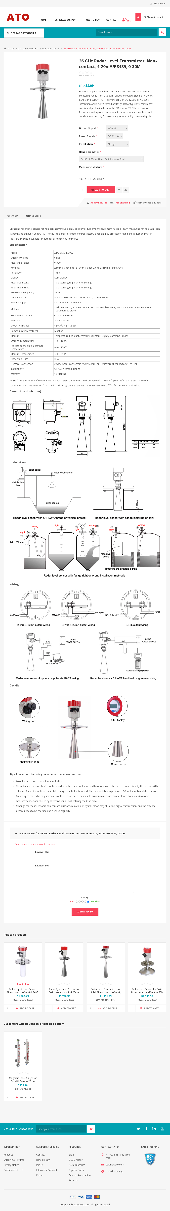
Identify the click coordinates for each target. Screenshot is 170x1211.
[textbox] (126, 32)
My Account (160, 3)
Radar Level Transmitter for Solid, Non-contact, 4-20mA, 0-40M (105, 992)
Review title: (42, 851)
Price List (74, 1180)
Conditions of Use (13, 1170)
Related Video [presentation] (33, 215)
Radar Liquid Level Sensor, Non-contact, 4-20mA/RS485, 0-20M (23, 992)
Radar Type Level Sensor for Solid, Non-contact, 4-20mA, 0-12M (64, 992)
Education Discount (46, 1170)
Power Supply (87, 136)
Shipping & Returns (14, 1159)
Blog (71, 1154)
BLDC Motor (76, 1159)
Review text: (42, 865)
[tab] (12, 215)
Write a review (86, 75)
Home (43, 19)
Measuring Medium (91, 167)
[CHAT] (127, 20)
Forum (39, 1175)
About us (8, 1154)
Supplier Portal (76, 1170)
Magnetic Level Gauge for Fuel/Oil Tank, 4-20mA (23, 1079)
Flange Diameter (89, 151)
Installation (86, 144)
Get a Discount (77, 1164)
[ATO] (5, 48)
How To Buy (92, 19)
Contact (112, 19)
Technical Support (65, 19)
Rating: (85, 897)
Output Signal (87, 128)
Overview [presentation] (12, 215)
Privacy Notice (11, 1164)
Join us (39, 1164)
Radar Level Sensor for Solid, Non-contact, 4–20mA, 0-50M (147, 990)
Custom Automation (80, 1175)
